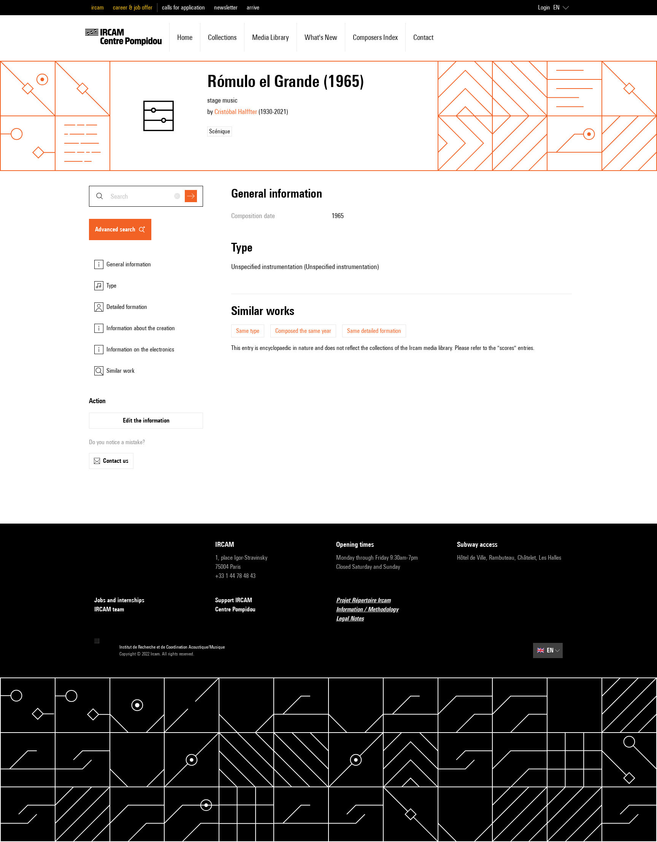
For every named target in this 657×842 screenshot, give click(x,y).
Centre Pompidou (235, 609)
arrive (253, 7)
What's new (321, 37)
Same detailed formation (374, 330)
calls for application (183, 7)
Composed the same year (303, 330)
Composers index (375, 37)
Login (544, 7)
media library (270, 37)
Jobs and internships (119, 600)
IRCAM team (109, 609)
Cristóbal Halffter (235, 112)
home (184, 37)
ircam (97, 7)
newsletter (226, 7)
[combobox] (146, 196)
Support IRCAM (233, 600)
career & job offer (132, 7)
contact (423, 37)
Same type (247, 330)
